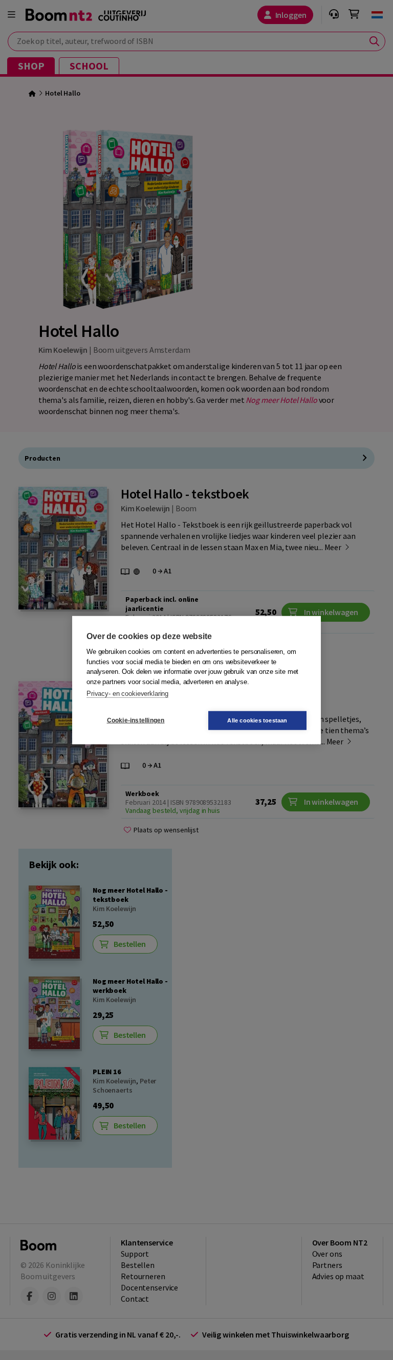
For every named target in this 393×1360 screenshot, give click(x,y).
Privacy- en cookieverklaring (127, 693)
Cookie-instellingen (136, 720)
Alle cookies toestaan (257, 720)
